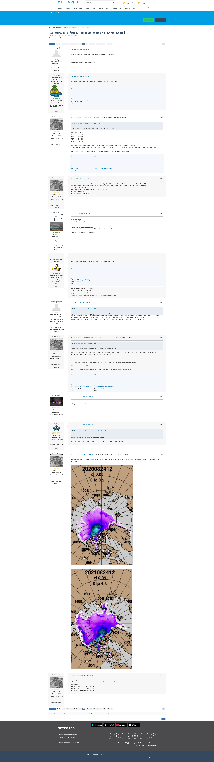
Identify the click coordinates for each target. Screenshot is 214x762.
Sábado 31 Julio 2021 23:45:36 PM (80, 76)
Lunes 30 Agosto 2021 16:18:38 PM (80, 256)
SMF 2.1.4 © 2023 (92, 754)
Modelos (107, 8)
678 (90, 44)
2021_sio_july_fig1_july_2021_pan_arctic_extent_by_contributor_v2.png (90, 100)
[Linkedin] (141, 736)
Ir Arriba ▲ (163, 757)
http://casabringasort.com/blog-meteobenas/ (82, 293)
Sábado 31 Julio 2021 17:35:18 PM (80, 49)
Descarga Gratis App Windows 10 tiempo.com (69, 742)
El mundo (127, 8)
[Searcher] (114, 2)
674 (77, 44)
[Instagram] (122, 736)
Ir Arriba (52, 708)
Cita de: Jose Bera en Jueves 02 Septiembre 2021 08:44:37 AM (90, 430)
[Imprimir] (163, 44)
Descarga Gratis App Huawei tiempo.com (68, 740)
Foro (120, 8)
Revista (115, 8)
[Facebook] (116, 736)
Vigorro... (57, 75)
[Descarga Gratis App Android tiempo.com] (96, 725)
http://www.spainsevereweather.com (106, 229)
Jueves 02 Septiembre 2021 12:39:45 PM (82, 454)
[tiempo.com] (68, 3)
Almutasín (57, 48)
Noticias (68, 8)
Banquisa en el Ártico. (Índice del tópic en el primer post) (86, 32)
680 (97, 44)
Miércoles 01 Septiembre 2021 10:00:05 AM (82, 337)
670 (63, 44)
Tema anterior (53, 38)
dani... (57, 255)
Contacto (109, 743)
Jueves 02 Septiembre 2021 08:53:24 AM (82, 424)
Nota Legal (133, 743)
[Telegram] (147, 736)
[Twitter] (110, 736)
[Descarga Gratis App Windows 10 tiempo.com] (134, 725)
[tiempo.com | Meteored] (66, 728)
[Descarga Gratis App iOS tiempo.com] (109, 725)
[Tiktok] (128, 736)
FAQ (126, 743)
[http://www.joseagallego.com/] (56, 244)
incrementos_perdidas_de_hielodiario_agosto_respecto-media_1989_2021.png (92, 386)
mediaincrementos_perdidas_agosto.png (105, 386)
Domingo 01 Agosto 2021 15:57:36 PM (81, 117)
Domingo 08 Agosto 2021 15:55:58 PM (81, 178)
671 (67, 44)
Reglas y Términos (153, 757)
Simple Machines (101, 754)
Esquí (134, 8)
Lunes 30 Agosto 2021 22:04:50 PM (80, 302)
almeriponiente (57, 302)
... (61, 44)
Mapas (93, 8)
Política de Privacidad (150, 743)
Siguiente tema (62, 38)
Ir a (143, 719)
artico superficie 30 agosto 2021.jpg (80, 280)
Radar (87, 8)
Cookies (140, 743)
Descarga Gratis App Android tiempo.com (68, 734)
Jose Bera (57, 396)
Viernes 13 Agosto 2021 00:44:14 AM (80, 213)
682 (104, 44)
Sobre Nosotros (119, 743)
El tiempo (60, 8)
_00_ (57, 424)
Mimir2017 (57, 116)
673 (73, 44)
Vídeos (75, 8)
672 (70, 44)
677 (87, 44)
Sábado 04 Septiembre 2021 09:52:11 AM (82, 675)
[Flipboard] (153, 736)
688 (108, 44)
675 (80, 44)
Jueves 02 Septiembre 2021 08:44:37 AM (82, 396)
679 (94, 44)
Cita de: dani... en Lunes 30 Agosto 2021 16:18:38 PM (87, 308)
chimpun (57, 213)
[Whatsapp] (135, 736)
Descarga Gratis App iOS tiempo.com (67, 737)
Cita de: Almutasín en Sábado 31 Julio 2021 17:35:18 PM (88, 123)
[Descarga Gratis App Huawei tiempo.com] (121, 725)
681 (100, 44)
